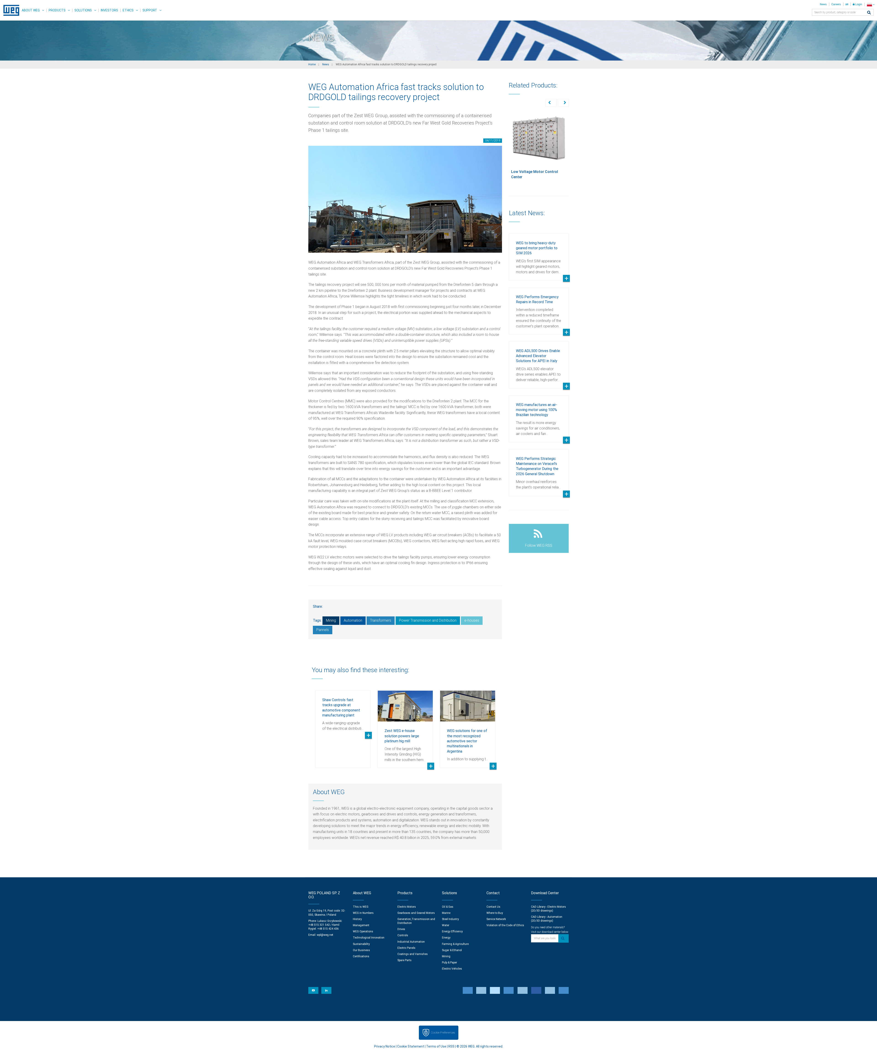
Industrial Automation (411, 941)
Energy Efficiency (452, 931)
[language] (870, 4)
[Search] (869, 13)
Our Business (361, 950)
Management (361, 925)
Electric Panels (406, 948)
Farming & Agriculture (455, 944)
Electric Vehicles (452, 968)
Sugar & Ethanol (452, 950)
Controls (402, 935)
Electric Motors (406, 906)
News (823, 4)
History (357, 919)
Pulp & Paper (449, 962)
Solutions (83, 10)
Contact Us (493, 906)
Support (150, 10)
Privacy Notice (384, 1046)
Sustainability (361, 944)
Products (57, 10)
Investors (109, 10)
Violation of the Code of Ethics (505, 925)
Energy (446, 937)
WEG (9, 10)
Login (858, 4)
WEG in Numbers (363, 913)
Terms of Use (436, 1046)
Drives (401, 929)
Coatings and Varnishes (412, 954)
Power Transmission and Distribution (428, 620)
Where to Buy (494, 913)
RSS (451, 1046)
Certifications (361, 956)
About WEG (31, 10)
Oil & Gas (447, 906)
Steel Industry (450, 919)
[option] (343, 726)
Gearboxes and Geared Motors (416, 913)
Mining (331, 620)
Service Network (496, 919)
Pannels (322, 630)
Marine (446, 913)
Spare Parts (404, 960)
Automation (353, 620)
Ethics (128, 10)
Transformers (380, 620)
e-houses (471, 620)
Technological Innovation (368, 937)
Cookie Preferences (443, 1032)
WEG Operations (363, 931)
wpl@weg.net (325, 934)
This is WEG (360, 906)
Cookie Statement (410, 1046)
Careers (836, 4)
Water (445, 925)
